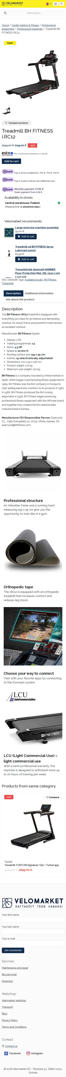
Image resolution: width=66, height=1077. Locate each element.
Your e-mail (8, 938)
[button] (61, 4)
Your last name (10, 926)
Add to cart (11, 161)
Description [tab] (13, 293)
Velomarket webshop (14, 1000)
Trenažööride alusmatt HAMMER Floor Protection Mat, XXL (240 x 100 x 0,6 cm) (37, 273)
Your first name (10, 914)
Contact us (11, 1046)
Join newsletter (13, 950)
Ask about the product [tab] (20, 299)
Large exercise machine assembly (37, 227)
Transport (7, 1007)
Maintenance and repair (15, 967)
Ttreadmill (8, 283)
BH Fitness (50, 279)
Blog (4, 1013)
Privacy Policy (10, 1020)
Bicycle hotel (9, 974)
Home (5, 25)
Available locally (34, 279)
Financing (7, 981)
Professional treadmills (30, 29)
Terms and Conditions (14, 1026)
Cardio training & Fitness (25, 25)
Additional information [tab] (39, 293)
